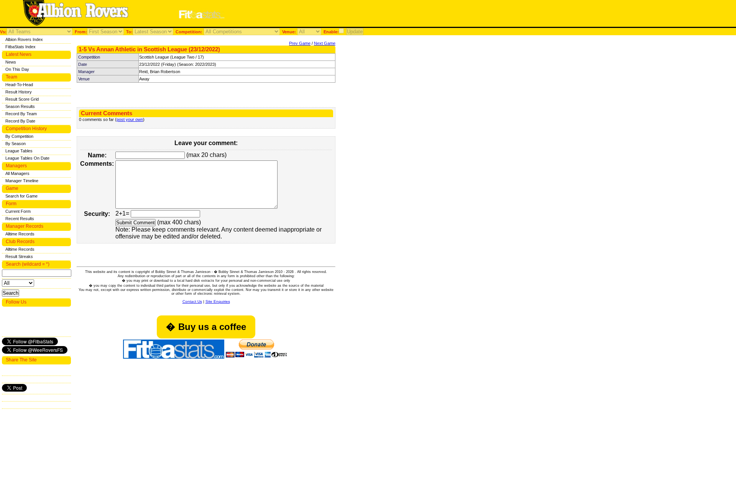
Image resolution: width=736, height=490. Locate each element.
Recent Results (19, 218)
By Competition (19, 136)
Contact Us (192, 301)
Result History (18, 92)
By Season (15, 143)
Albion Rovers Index (24, 39)
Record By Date (20, 121)
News (10, 62)
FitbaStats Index (20, 46)
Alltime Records (19, 234)
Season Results (20, 106)
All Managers (17, 173)
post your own (130, 119)
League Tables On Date (27, 158)
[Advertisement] (327, 15)
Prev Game (299, 43)
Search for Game (21, 196)
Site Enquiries (217, 301)
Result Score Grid (22, 99)
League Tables (19, 151)
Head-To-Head (19, 84)
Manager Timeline (21, 180)
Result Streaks (19, 256)
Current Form (18, 211)
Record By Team (21, 113)
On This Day (17, 69)
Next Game (324, 43)
